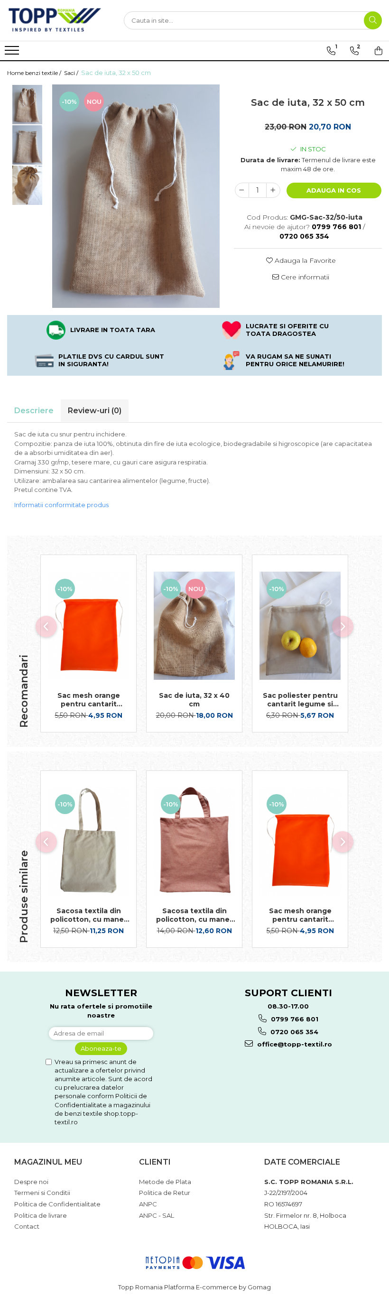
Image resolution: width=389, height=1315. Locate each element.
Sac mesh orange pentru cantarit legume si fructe (88, 699)
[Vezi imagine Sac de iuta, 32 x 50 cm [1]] (27, 145)
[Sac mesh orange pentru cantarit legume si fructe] (88, 626)
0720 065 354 (293, 1032)
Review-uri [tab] (94, 410)
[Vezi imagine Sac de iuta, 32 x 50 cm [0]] (27, 104)
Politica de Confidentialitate (57, 1204)
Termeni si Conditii (42, 1192)
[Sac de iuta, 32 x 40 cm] (194, 626)
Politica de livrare (40, 1215)
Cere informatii (304, 277)
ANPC (148, 1204)
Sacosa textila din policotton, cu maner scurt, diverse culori (194, 915)
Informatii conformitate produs (61, 505)
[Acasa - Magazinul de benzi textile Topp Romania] (54, 20)
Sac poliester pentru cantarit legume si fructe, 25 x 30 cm (300, 699)
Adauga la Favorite (304, 260)
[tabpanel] (136, 196)
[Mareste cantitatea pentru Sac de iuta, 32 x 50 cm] (273, 190)
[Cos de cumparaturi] (378, 50)
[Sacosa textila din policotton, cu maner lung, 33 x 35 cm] (88, 841)
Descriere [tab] (34, 410)
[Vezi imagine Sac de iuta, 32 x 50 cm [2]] (27, 185)
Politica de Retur (164, 1192)
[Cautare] (373, 20)
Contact (26, 1226)
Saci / (72, 72)
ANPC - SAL (156, 1215)
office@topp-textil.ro (293, 1044)
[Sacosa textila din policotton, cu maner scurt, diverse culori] (194, 841)
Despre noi (31, 1181)
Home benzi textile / (35, 72)
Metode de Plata (165, 1181)
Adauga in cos (333, 190)
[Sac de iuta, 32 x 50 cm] (136, 196)
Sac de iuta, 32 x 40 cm (194, 699)
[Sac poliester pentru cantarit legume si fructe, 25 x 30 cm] (300, 626)
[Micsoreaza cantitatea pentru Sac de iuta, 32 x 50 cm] (242, 190)
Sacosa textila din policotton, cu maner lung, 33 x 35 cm (88, 915)
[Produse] (13, 53)
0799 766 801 (293, 1019)
